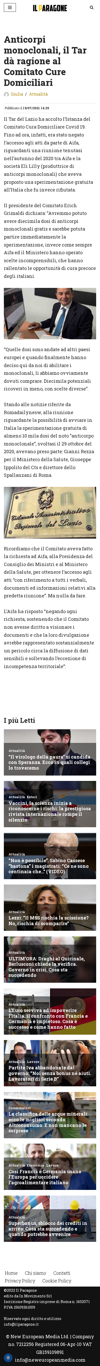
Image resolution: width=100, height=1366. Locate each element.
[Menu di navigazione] (10, 7)
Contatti (61, 1273)
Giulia (17, 94)
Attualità (38, 94)
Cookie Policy (56, 1281)
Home (11, 1273)
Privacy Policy (20, 1281)
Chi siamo (35, 1273)
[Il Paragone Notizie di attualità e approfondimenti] (50, 7)
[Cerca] (92, 7)
